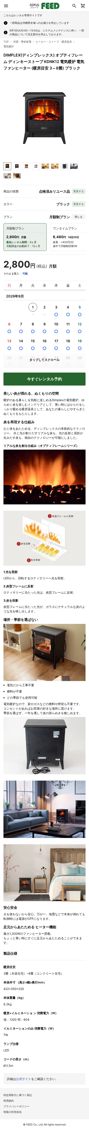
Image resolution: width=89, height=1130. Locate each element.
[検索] (74, 6)
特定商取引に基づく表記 (17, 1095)
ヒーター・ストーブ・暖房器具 (54, 41)
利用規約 (8, 1100)
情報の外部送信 (12, 1112)
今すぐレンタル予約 (44, 379)
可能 (25, 273)
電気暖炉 (8, 46)
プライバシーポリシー (16, 1106)
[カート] (83, 6)
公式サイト (23, 1079)
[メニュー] (6, 6)
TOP (6, 41)
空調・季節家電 (22, 41)
